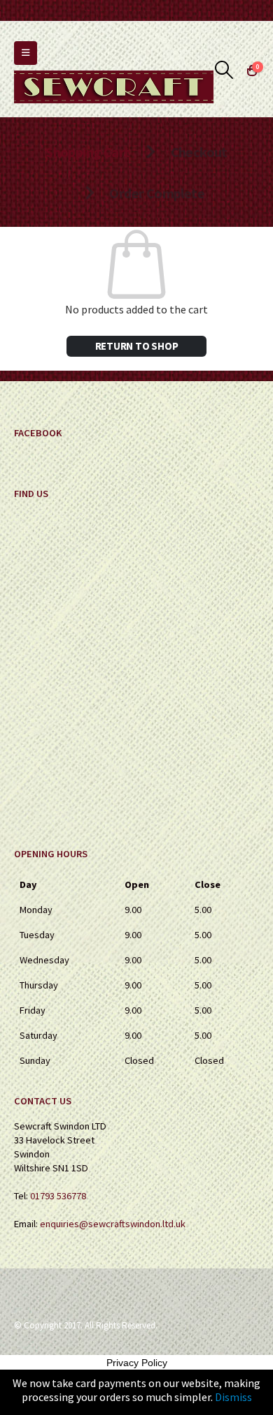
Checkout (199, 152)
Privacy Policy (136, 1362)
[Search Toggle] (224, 70)
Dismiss (233, 1397)
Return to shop (136, 346)
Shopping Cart (88, 152)
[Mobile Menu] (25, 53)
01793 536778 (58, 1196)
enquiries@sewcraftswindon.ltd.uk (113, 1223)
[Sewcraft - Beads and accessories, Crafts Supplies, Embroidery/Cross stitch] (114, 87)
